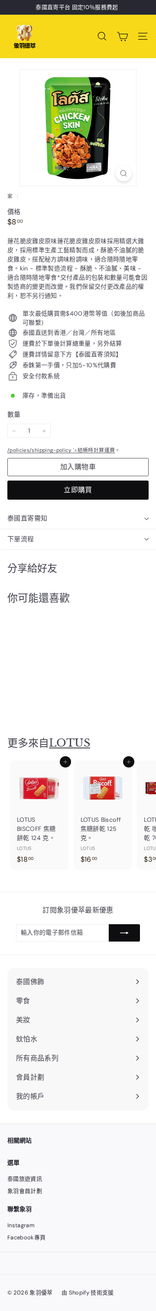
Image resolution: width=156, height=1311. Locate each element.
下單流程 (20, 539)
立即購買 (78, 489)
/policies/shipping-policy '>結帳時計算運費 (61, 450)
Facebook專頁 (26, 1237)
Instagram (21, 1225)
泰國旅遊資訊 (24, 1179)
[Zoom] (124, 173)
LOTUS (69, 743)
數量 (14, 414)
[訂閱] (124, 933)
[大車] (122, 36)
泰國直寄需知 (27, 518)
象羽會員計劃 (24, 1191)
